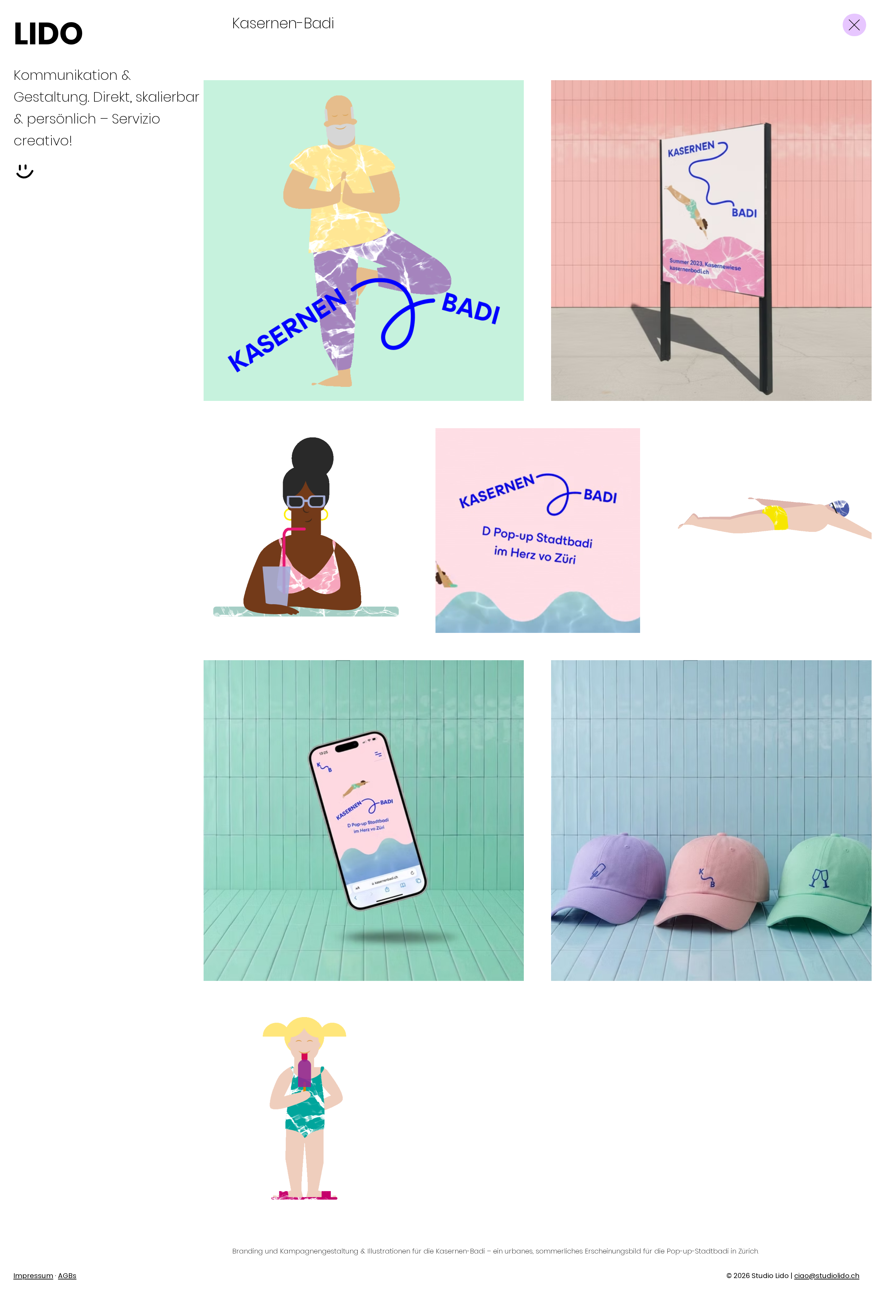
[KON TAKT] (25, 173)
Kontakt (38, 267)
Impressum (33, 1275)
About (34, 245)
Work (30, 202)
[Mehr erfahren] (854, 25)
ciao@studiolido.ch (826, 1275)
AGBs (67, 1275)
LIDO (48, 33)
